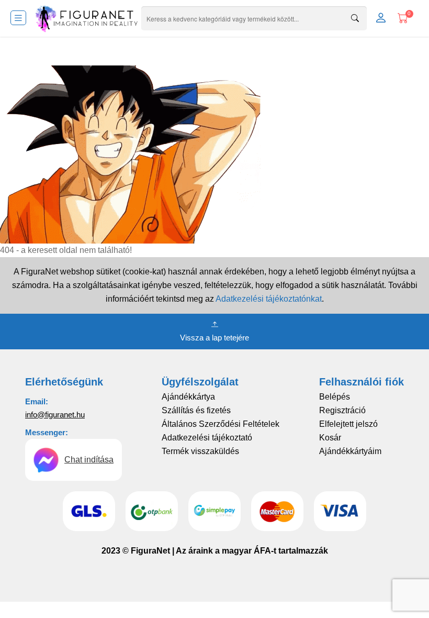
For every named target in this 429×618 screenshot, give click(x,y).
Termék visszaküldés (200, 451)
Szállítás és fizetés (196, 410)
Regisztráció (342, 410)
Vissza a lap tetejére (214, 337)
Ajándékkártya (188, 396)
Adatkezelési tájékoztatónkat (269, 298)
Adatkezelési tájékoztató (207, 437)
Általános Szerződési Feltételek (220, 424)
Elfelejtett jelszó (348, 424)
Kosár (330, 437)
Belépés (334, 396)
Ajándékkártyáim (350, 451)
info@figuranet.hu (55, 414)
